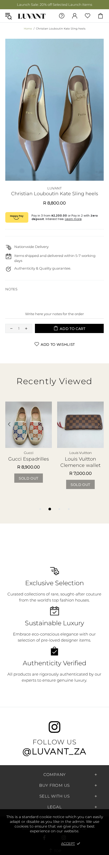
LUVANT (32, 15)
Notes (11, 289)
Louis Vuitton (80, 453)
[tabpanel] (28, 447)
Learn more (73, 219)
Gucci (28, 453)
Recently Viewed (54, 381)
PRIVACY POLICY (41, 843)
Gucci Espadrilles (28, 459)
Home (28, 28)
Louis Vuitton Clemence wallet (80, 462)
